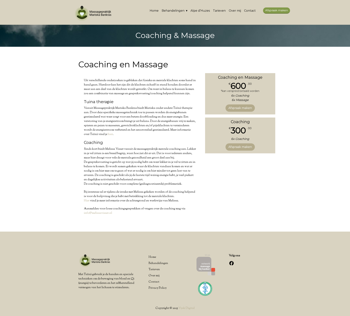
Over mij (235, 10)
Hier (87, 201)
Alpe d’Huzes (200, 10)
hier (110, 134)
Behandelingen (173, 10)
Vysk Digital (186, 308)
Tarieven (219, 10)
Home (154, 10)
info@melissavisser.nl (98, 213)
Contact (250, 10)
